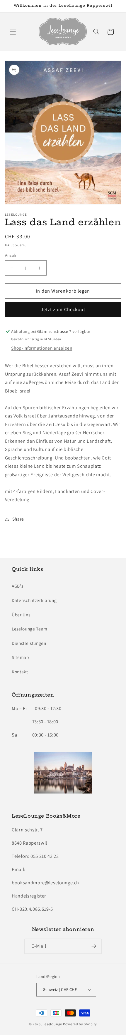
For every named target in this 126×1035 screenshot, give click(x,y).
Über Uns (21, 615)
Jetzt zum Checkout (63, 309)
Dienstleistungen (29, 643)
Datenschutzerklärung (34, 600)
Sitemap (20, 657)
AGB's (17, 586)
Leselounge (52, 1024)
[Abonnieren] (94, 946)
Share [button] (18, 519)
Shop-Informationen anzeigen (41, 348)
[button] (13, 32)
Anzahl (11, 255)
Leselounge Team (29, 629)
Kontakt (20, 672)
